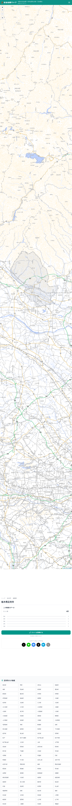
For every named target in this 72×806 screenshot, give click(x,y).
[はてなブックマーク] (43, 645)
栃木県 (9, 598)
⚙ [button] (2, 18)
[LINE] (29, 645)
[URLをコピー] (48, 645)
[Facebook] (33, 645)
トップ (3, 598)
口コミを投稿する (37, 632)
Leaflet (64, 568)
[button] (2, 7)
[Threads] (38, 645)
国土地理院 (69, 568)
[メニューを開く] (69, 2)
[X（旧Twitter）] (24, 645)
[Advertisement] (36, 584)
